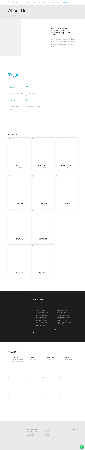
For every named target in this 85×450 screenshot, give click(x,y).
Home (9, 15)
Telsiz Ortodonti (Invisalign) (32, 429)
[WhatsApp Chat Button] (82, 447)
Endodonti (47, 433)
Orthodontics (47, 429)
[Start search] (73, 2)
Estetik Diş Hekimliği (31, 435)
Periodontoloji (47, 431)
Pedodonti (47, 435)
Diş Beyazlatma (30, 433)
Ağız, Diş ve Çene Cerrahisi (32, 431)
